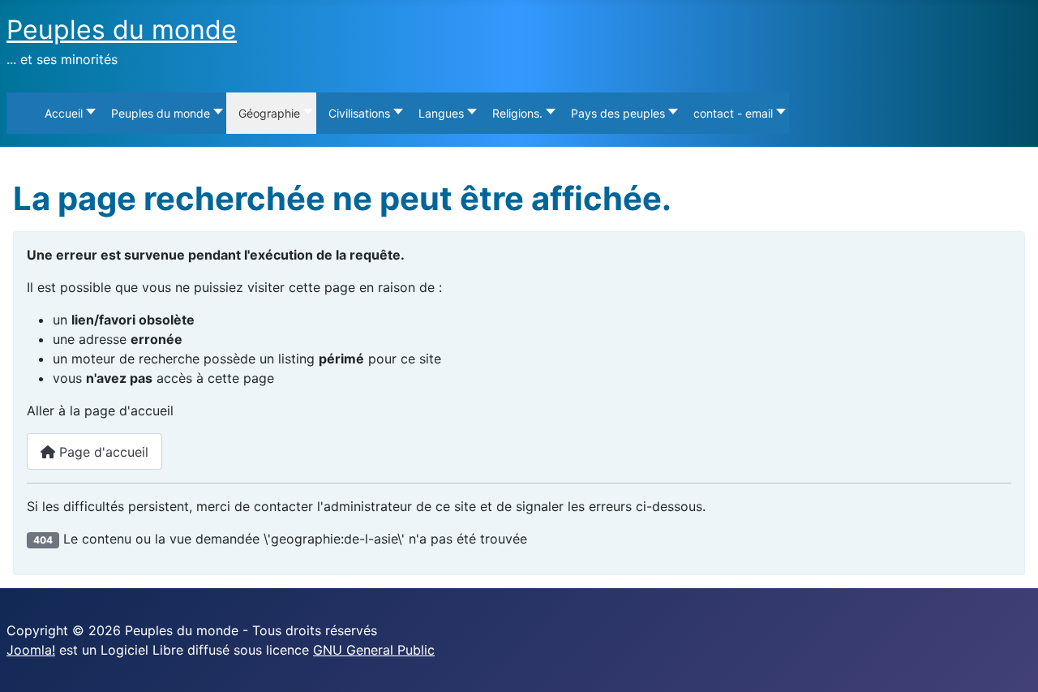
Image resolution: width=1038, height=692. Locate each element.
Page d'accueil (101, 452)
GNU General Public (374, 650)
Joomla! (30, 650)
